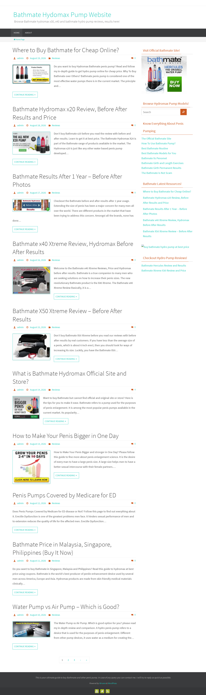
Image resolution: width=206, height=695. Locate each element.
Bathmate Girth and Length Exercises (162, 163)
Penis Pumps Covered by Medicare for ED (64, 495)
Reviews (56, 58)
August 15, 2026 (38, 327)
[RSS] (108, 691)
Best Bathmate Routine (154, 148)
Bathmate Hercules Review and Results (163, 265)
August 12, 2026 (38, 503)
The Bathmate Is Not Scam (156, 173)
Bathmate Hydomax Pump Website (62, 14)
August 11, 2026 (38, 560)
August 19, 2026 (38, 58)
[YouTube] (97, 691)
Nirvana (102, 683)
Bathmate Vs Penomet (154, 158)
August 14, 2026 (38, 389)
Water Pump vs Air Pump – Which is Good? (66, 607)
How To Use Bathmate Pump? (158, 143)
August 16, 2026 (38, 259)
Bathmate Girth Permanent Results (161, 168)
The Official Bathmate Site (156, 138)
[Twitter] (102, 691)
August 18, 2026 (38, 125)
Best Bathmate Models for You (158, 153)
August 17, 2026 (38, 192)
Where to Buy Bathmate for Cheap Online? (66, 50)
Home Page (20, 39)
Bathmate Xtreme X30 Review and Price (163, 270)
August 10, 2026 (38, 614)
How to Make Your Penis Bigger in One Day (66, 436)
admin (20, 58)
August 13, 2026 (38, 443)
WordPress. (112, 683)
